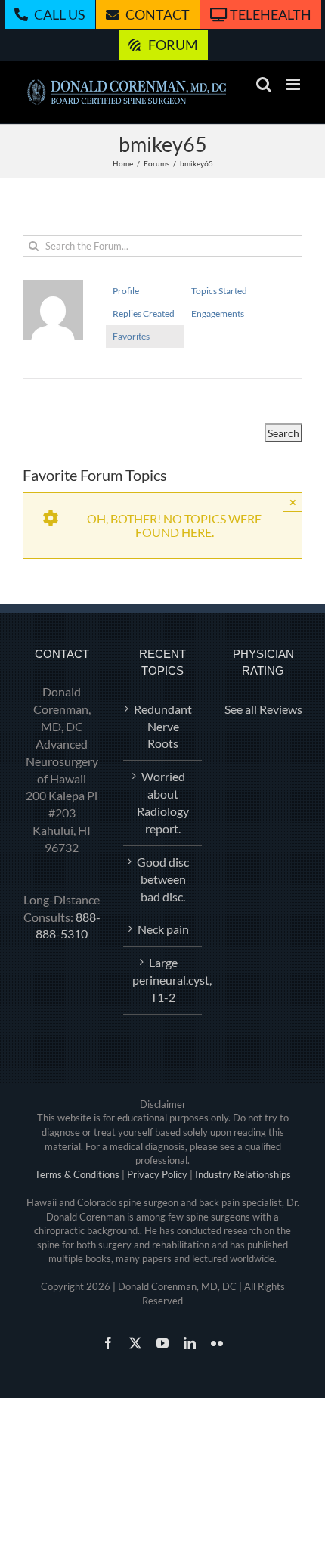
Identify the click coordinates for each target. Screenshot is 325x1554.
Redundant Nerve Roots (163, 726)
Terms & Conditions (77, 1174)
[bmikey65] (53, 286)
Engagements (217, 313)
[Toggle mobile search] (263, 84)
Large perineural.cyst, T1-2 (162, 979)
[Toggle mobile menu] (294, 84)
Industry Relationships (243, 1174)
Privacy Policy (157, 1174)
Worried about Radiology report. (163, 802)
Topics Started (219, 290)
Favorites (131, 336)
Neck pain (163, 929)
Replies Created (144, 313)
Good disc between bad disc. (163, 879)
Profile (126, 290)
